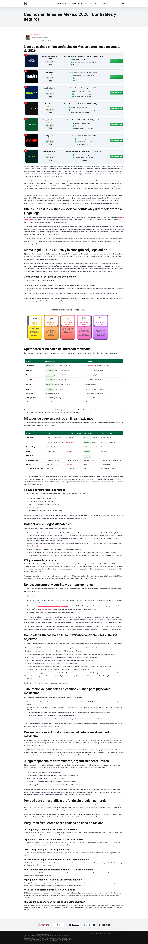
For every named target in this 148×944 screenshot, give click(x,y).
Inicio (51, 3)
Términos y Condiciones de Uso (116, 933)
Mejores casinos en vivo (79, 3)
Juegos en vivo (94, 3)
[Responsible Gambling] (58, 925)
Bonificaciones (106, 3)
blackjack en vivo (39, 546)
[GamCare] (74, 925)
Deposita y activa (116, 61)
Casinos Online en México (43, 934)
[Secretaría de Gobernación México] (43, 925)
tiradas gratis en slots (48, 609)
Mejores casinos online (63, 3)
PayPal (29, 507)
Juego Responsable (89, 933)
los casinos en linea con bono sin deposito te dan (53, 606)
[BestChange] (104, 925)
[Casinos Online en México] (25, 2)
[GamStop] (89, 925)
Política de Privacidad (101, 933)
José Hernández (36, 34)
